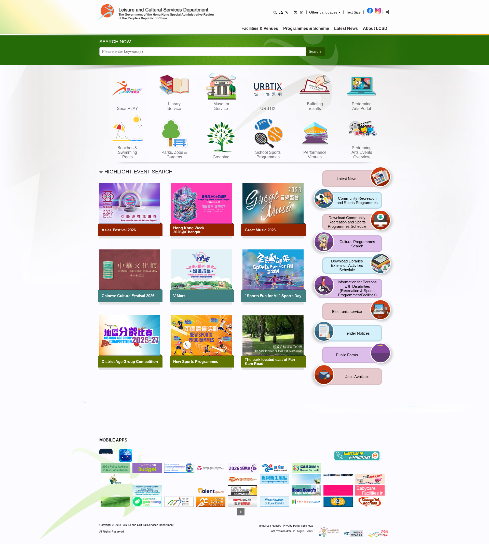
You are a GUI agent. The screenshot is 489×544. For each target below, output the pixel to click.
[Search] (275, 12)
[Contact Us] (287, 12)
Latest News (346, 28)
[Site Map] (281, 12)
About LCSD (375, 28)
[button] (325, 12)
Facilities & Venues (259, 28)
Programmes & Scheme (306, 28)
